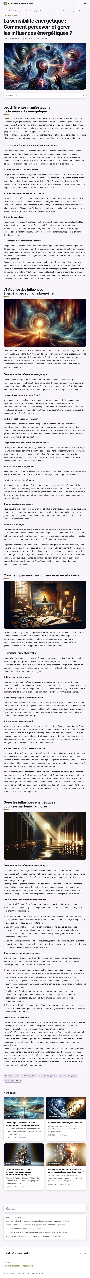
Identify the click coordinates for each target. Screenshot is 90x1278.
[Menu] (85, 3)
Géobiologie (27, 1266)
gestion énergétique (29, 1076)
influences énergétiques (47, 1076)
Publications (14, 11)
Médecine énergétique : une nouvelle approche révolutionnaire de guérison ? (36, 1225)
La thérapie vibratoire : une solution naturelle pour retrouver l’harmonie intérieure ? (38, 1221)
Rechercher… (11, 1209)
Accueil (6, 11)
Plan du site (82, 1254)
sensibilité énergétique (13, 1080)
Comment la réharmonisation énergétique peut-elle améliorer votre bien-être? (36, 1232)
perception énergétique (68, 1076)
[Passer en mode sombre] (79, 3)
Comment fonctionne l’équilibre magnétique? (23, 1229)
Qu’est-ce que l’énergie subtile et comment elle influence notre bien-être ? (35, 1236)
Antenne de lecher (12, 15)
